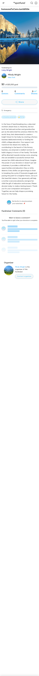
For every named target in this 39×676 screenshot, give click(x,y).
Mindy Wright (20, 267)
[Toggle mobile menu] (3, 3)
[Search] (32, 3)
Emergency (7, 110)
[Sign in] (36, 3)
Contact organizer (24, 276)
